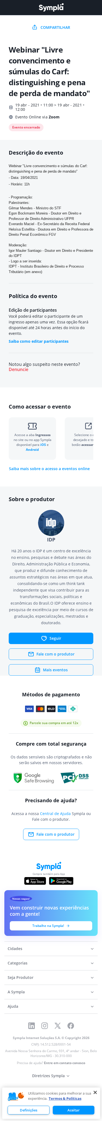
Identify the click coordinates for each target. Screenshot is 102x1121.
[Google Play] (61, 881)
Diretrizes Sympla (48, 1075)
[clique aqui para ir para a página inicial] (51, 7)
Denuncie (18, 369)
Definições (28, 1110)
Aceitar (73, 1110)
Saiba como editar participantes (39, 341)
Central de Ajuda (55, 813)
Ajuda (13, 1006)
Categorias (17, 963)
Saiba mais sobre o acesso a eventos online (49, 468)
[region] (51, 1103)
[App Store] (35, 881)
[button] (16, 1096)
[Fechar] (95, 1092)
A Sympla (16, 991)
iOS (43, 444)
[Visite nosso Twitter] (57, 1025)
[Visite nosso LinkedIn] (31, 1025)
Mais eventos (55, 669)
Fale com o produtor (55, 654)
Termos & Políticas (65, 1098)
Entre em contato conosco (64, 1063)
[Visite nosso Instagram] (44, 1025)
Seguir (55, 638)
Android (32, 449)
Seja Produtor (20, 977)
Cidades (15, 948)
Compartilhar (55, 27)
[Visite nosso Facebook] (70, 1025)
